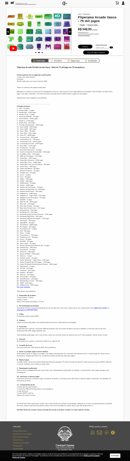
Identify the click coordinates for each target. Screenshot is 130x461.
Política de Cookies (18, 457)
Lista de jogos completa (96, 52)
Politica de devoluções (21, 437)
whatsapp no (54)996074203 (27, 310)
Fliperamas (86, 14)
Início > (80, 14)
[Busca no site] (12, 3)
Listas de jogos (18, 449)
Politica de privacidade (21, 443)
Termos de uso (18, 440)
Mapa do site (17, 446)
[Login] (123, 3)
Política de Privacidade (91, 456)
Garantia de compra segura (22, 434)
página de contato (100, 308)
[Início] (64, 3)
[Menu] (6, 3)
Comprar (85, 47)
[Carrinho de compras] (117, 3)
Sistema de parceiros (20, 431)
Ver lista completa (23, 287)
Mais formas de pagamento (84, 35)
